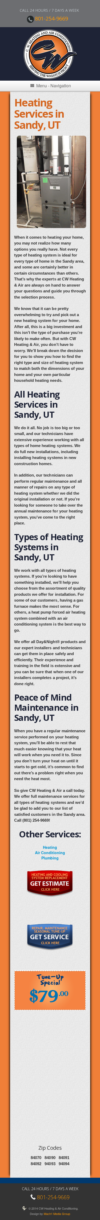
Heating (50, 847)
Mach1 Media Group (57, 1213)
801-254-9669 (51, 18)
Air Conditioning (50, 852)
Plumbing (50, 858)
